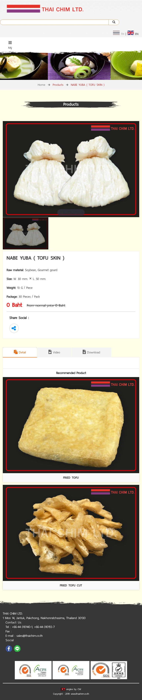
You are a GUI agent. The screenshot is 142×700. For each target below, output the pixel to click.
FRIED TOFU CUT (71, 585)
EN (136, 34)
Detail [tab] (22, 352)
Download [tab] (93, 352)
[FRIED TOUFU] (71, 425)
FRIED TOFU (71, 477)
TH (122, 34)
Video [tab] (56, 352)
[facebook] (9, 651)
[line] (17, 651)
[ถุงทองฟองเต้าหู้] (26, 233)
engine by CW (73, 689)
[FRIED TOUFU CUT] (71, 533)
